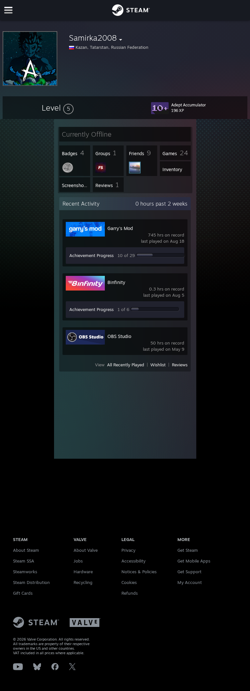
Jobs (78, 560)
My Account (189, 582)
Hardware (83, 571)
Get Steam (187, 550)
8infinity (116, 282)
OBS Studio (119, 336)
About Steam (26, 550)
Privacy (128, 550)
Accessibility (133, 560)
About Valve (86, 550)
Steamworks (25, 571)
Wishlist (158, 364)
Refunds (129, 593)
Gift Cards (23, 593)
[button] (58, 107)
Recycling (83, 582)
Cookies (129, 582)
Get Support (189, 571)
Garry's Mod (120, 228)
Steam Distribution (31, 582)
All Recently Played (125, 364)
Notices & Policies (139, 571)
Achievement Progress (91, 255)
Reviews (180, 364)
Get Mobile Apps (193, 560)
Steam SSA (23, 560)
